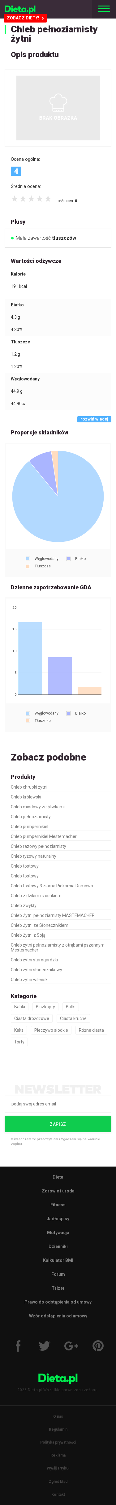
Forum (58, 1274)
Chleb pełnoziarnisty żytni (54, 34)
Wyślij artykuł (58, 1468)
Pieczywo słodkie (51, 1030)
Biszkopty (45, 1006)
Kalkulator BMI (58, 1260)
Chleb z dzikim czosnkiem (36, 895)
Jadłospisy (58, 1218)
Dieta (58, 1177)
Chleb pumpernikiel (29, 826)
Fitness (58, 1204)
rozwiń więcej (94, 419)
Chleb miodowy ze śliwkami (38, 806)
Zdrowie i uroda (58, 1190)
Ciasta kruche (73, 1018)
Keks (19, 1030)
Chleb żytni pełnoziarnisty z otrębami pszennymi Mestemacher (58, 947)
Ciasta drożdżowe (31, 1018)
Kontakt (58, 1494)
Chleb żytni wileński (30, 979)
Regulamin (58, 1429)
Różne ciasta (91, 1030)
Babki (19, 1006)
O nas (58, 1416)
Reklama (58, 1455)
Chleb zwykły (24, 905)
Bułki (70, 1006)
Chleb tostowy (25, 866)
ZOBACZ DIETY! (23, 17)
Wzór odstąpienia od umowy (58, 1315)
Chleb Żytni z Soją (28, 935)
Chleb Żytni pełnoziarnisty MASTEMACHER (53, 915)
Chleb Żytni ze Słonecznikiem (39, 925)
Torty (19, 1041)
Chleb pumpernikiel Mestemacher (44, 836)
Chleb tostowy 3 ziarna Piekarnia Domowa (52, 885)
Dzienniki (58, 1246)
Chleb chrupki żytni (29, 787)
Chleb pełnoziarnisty (31, 816)
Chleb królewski (26, 796)
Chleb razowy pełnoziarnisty (38, 846)
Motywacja (58, 1232)
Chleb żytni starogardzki (34, 959)
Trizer (58, 1288)
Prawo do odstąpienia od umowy (58, 1302)
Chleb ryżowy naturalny (33, 856)
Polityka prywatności (58, 1442)
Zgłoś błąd (58, 1481)
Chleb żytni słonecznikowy (36, 969)
